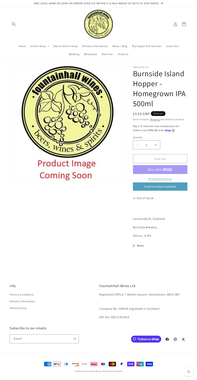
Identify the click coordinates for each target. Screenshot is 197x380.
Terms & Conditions (22, 294)
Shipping (155, 119)
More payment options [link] (160, 178)
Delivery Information (22, 301)
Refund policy (18, 308)
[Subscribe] (74, 338)
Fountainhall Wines (92, 371)
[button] (14, 24)
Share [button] (140, 245)
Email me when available (160, 187)
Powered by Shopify (113, 371)
